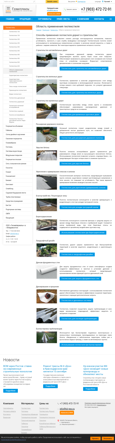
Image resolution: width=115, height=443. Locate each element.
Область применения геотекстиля (16, 70)
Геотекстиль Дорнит (46, 411)
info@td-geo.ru (52, 10)
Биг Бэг (8, 205)
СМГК (8, 214)
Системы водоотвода (14, 151)
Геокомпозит (10, 176)
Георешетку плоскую (47, 417)
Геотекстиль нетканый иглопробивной (16, 106)
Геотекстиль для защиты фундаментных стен (80, 278)
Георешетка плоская (13, 159)
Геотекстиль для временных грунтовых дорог (80, 114)
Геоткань (9, 147)
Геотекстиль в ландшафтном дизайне (77, 254)
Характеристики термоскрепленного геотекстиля (15, 80)
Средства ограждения (14, 201)
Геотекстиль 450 (14, 58)
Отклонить (108, 438)
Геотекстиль (54, 30)
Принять (95, 438)
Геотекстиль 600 (14, 66)
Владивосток (81, 1)
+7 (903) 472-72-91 (96, 9)
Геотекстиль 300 (14, 47)
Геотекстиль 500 (14, 62)
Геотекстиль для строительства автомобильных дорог (84, 68)
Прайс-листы (63, 19)
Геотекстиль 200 (14, 39)
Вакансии (6, 417)
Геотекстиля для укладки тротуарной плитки (80, 207)
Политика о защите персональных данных (98, 403)
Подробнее (10, 391)
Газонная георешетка (14, 139)
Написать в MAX (54, 14)
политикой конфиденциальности (13, 440)
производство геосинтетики (22, 9)
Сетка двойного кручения (15, 134)
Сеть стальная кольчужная (16, 164)
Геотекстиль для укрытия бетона (75, 164)
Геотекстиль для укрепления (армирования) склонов (83, 188)
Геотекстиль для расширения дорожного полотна (82, 138)
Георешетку (43, 414)
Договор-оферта (9, 411)
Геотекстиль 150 (14, 35)
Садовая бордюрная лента (16, 193)
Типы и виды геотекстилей (17, 86)
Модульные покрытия (14, 155)
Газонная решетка (28, 420)
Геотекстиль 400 (14, 54)
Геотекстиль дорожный (16, 102)
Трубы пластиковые (13, 197)
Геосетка (9, 168)
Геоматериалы (101, 405)
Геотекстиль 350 (14, 51)
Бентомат (9, 184)
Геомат (8, 172)
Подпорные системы (13, 209)
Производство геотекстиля (18, 90)
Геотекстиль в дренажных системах (76, 300)
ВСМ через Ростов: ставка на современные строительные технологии (17, 369)
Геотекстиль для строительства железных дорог (81, 93)
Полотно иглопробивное (17, 115)
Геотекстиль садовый (16, 111)
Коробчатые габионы (47, 423)
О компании (83, 19)
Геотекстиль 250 (14, 43)
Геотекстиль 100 (14, 31)
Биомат (8, 180)
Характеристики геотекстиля (18, 75)
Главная (10, 19)
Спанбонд (9, 189)
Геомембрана (11, 143)
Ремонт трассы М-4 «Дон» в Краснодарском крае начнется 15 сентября (57, 369)
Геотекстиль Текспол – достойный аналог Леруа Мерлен (17, 120)
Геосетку (42, 420)
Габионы (9, 130)
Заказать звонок (71, 9)
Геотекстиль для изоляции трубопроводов (79, 319)
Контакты (99, 19)
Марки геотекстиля (15, 94)
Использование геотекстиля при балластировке (82, 345)
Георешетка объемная (14, 126)
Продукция (25, 19)
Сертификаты (44, 19)
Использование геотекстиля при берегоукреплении (83, 233)
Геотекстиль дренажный (17, 98)
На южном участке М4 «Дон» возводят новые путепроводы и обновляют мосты (95, 370)
